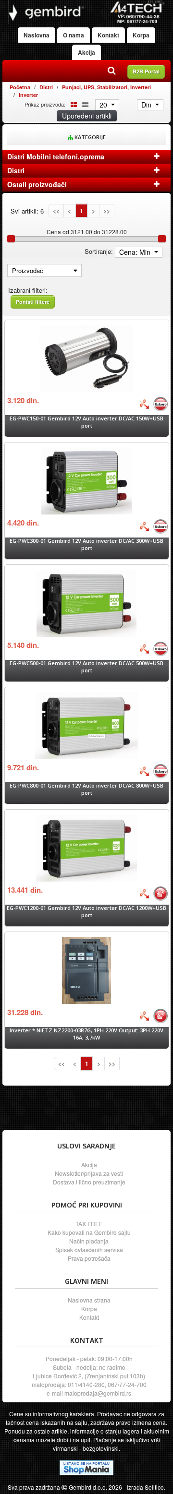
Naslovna (36, 35)
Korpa (141, 35)
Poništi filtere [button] (32, 301)
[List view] (83, 103)
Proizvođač (27, 270)
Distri (46, 87)
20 (104, 104)
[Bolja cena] (144, 404)
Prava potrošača (89, 1258)
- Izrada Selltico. (144, 1487)
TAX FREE (89, 1223)
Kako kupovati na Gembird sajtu (89, 1232)
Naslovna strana (89, 1300)
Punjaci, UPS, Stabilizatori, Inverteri (106, 87)
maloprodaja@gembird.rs (97, 1393)
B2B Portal (146, 71)
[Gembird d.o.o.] (86, 12)
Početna (20, 87)
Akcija (86, 52)
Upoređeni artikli (86, 115)
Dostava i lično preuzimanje (89, 1182)
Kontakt (108, 35)
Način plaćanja (89, 1241)
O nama (73, 35)
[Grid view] (72, 103)
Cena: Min (135, 252)
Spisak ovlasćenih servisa (89, 1249)
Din (147, 104)
